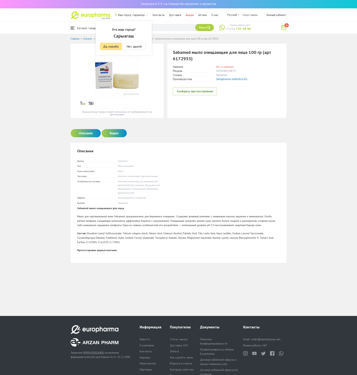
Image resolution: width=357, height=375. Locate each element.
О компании (147, 345)
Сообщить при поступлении (195, 91)
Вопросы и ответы (181, 363)
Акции (190, 15)
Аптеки (202, 15)
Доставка (175, 15)
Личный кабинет (276, 15)
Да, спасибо (111, 46)
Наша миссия (148, 363)
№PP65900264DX (93, 352)
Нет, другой (134, 46)
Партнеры (146, 369)
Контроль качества (181, 369)
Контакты (159, 15)
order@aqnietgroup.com (265, 339)
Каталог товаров (87, 28)
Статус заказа (250, 15)
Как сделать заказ (181, 357)
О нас (214, 15)
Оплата (174, 351)
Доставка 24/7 (179, 345)
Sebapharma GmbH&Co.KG (231, 79)
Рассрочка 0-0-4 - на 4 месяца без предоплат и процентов (178, 4)
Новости (145, 339)
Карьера (145, 357)
